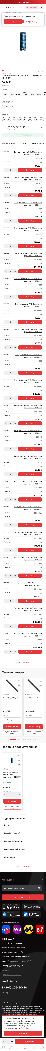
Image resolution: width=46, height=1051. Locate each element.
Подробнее (25, 1028)
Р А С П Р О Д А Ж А (23, 2)
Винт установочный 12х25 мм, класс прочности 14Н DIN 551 (28, 508)
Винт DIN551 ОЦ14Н (11, 698)
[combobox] (20, 13)
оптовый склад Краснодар (13, 947)
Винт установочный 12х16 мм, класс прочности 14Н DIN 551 (28, 432)
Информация (8, 880)
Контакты (5, 970)
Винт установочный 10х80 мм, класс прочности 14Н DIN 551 (28, 381)
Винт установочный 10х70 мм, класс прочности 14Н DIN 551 (28, 330)
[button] (41, 12)
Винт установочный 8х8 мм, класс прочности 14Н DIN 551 (12, 774)
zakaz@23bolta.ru (9, 981)
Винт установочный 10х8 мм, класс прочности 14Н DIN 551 (28, 356)
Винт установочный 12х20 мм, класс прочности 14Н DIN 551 (28, 483)
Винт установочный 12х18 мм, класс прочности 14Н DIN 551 (28, 457)
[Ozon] (6, 929)
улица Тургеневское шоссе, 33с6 (16, 961)
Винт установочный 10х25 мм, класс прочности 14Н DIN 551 (28, 204)
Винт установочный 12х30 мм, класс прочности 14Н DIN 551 (28, 533)
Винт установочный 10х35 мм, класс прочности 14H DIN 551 (28, 229)
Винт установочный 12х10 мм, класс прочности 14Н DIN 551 (28, 406)
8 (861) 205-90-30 (14, 987)
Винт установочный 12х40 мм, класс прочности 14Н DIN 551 (28, 558)
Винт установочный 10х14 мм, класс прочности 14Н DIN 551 (28, 153)
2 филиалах (27, 135)
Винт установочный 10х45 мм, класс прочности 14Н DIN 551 (28, 254)
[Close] (41, 16)
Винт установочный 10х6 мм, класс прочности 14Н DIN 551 (28, 305)
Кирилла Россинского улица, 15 (16, 957)
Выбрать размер (12, 727)
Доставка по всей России (11, 975)
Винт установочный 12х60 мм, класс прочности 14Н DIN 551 (28, 635)
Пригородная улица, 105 (12, 966)
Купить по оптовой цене (12, 732)
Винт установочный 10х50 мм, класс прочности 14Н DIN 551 (28, 280)
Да (13, 21)
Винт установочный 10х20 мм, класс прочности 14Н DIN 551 (28, 178)
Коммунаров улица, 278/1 (13, 952)
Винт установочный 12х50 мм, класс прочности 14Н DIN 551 (28, 609)
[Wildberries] (17, 929)
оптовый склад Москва (12, 943)
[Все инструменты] (40, 929)
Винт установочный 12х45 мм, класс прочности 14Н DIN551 (28, 584)
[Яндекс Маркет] (28, 929)
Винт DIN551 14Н (31, 698)
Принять (23, 1033)
